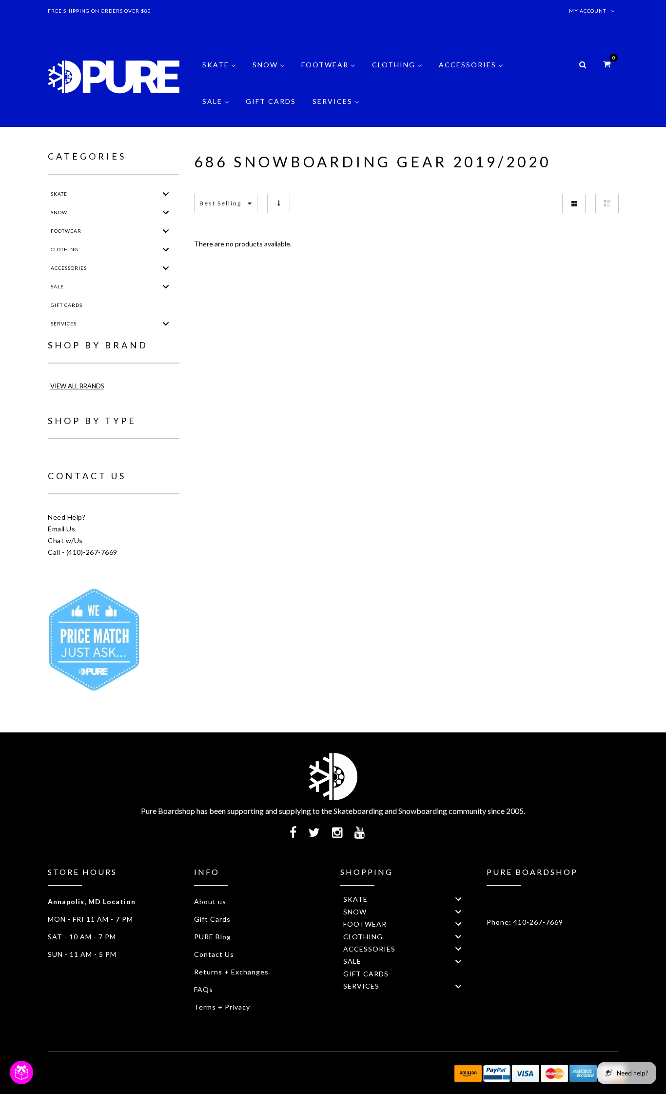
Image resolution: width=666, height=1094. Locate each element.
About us (210, 901)
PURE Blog (212, 936)
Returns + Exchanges (231, 972)
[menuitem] (219, 72)
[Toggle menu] (165, 193)
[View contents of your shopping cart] (606, 64)
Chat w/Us (65, 540)
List (607, 203)
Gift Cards (212, 919)
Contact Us (214, 954)
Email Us (61, 529)
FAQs (203, 989)
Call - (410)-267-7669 (83, 552)
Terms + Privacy (222, 1007)
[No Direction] (279, 203)
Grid (574, 203)
